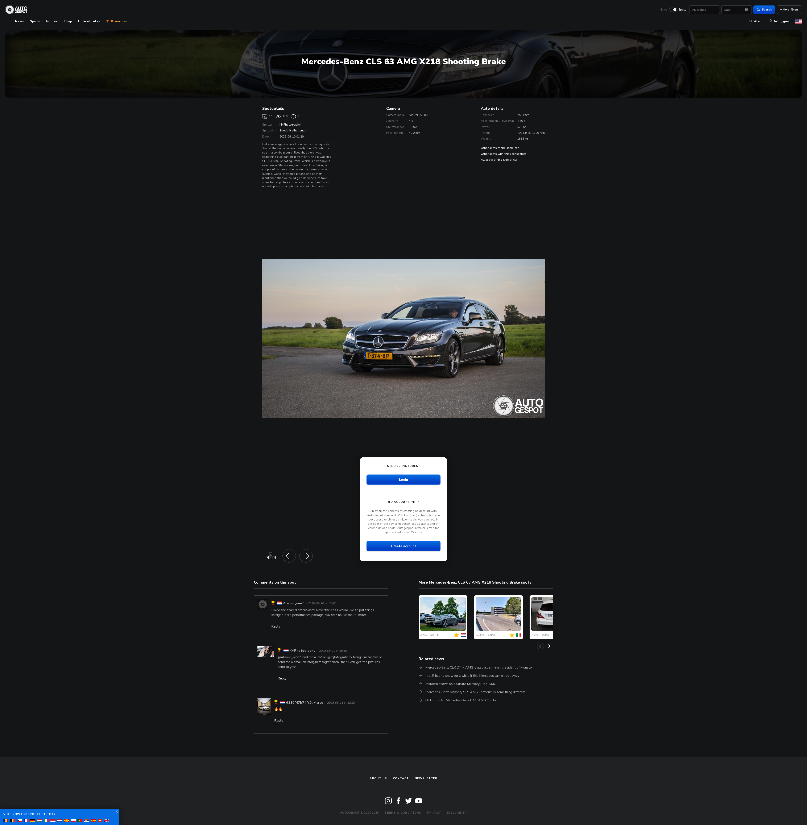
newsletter (426, 778)
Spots (682, 9)
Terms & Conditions (403, 813)
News (663, 9)
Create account (403, 546)
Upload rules (89, 21)
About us (378, 778)
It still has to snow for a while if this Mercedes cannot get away (472, 675)
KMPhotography (290, 125)
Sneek (284, 130)
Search (767, 10)
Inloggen (781, 21)
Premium (118, 21)
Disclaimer (457, 813)
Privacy (434, 813)
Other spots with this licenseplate (503, 154)
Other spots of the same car (500, 148)
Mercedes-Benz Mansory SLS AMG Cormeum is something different (475, 692)
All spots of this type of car (499, 160)
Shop (67, 21)
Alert (758, 21)
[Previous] (540, 646)
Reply (275, 626)
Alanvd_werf (293, 603)
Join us (52, 21)
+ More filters (789, 10)
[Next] (549, 646)
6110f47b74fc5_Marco (304, 702)
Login (403, 479)
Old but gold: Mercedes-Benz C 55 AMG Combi (460, 700)
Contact (401, 778)
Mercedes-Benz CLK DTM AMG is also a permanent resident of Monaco (478, 667)
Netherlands (297, 130)
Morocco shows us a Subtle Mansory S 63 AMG (460, 684)
